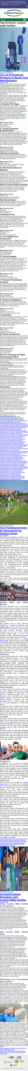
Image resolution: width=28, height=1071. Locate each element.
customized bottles (12, 443)
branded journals (17, 423)
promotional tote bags (9, 476)
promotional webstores (10, 478)
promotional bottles (12, 465)
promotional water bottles (12, 1052)
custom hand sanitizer (18, 434)
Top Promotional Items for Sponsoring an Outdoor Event (13, 530)
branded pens (19, 426)
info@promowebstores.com (17, 1)
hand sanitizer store (8, 457)
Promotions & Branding (6, 72)
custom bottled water (5, 838)
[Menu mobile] (24, 20)
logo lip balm (21, 461)
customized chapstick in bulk (13, 444)
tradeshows (18, 479)
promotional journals (8, 471)
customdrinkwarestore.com (11, 1051)
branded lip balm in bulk (11, 425)
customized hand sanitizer (9, 447)
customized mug (7, 451)
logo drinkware (7, 459)
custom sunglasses (8, 841)
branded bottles (4, 419)
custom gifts (8, 434)
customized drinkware (14, 445)
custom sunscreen (18, 841)
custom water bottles (11, 844)
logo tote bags (19, 464)
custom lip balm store (12, 437)
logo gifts (13, 459)
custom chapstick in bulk (12, 432)
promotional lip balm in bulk (10, 472)
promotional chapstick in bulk (13, 466)
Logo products (12, 464)
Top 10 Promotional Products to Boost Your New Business (14, 77)
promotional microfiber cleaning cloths (12, 473)
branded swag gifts (9, 429)
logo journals (14, 461)
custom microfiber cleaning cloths (11, 438)
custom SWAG (9, 441)
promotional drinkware (14, 468)
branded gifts (9, 422)
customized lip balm (9, 448)
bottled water (4, 627)
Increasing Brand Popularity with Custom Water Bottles (13, 897)
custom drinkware (5, 1048)
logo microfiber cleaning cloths (16, 462)
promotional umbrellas (9, 845)
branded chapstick (14, 419)
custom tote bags (17, 441)
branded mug (12, 426)
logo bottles (17, 457)
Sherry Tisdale (4, 82)
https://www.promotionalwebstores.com (11, 418)
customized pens (17, 451)
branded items (9, 423)
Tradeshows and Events (6, 525)
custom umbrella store (15, 843)
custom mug (17, 439)
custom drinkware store (16, 1048)
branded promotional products (13, 427)
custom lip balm (22, 283)
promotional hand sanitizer (9, 469)
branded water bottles (9, 430)
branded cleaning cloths (15, 420)
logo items (7, 461)
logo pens (5, 464)
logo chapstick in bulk (11, 458)
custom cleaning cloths (12, 433)
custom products (7, 440)
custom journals (7, 436)
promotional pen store (8, 475)
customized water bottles (9, 455)
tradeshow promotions (9, 479)
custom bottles (19, 430)
